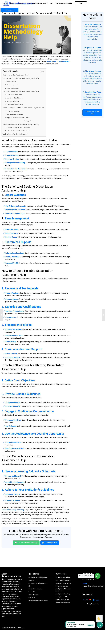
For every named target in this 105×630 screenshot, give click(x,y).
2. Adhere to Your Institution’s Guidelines (17, 131)
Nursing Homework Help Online (38, 577)
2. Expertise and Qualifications (14, 98)
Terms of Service (33, 595)
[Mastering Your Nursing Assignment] (1, 315)
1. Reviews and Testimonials (14, 94)
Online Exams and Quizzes (63, 580)
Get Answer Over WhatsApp (27, 543)
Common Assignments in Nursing (38, 600)
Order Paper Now (50, 543)
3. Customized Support (12, 88)
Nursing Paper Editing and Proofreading (63, 590)
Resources (32, 598)
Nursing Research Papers (63, 597)
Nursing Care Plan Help (62, 599)
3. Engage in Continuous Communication (17, 117)
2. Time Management (12, 85)
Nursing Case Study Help (63, 594)
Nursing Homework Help (63, 577)
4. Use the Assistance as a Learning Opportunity (20, 121)
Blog (30, 586)
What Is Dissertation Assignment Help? (15, 75)
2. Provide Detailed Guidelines (14, 114)
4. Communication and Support (15, 104)
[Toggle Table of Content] (41, 71)
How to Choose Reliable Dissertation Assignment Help (21, 91)
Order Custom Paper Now (92, 112)
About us (31, 580)
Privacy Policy (32, 592)
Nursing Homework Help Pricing (38, 583)
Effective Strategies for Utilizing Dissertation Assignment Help (23, 108)
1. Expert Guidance (11, 81)
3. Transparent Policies (12, 101)
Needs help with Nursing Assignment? (15, 134)
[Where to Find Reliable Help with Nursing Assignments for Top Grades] (103, 315)
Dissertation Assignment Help (34, 140)
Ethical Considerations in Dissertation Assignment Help (21, 124)
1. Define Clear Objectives (13, 111)
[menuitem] (5, 3)
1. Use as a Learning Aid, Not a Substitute (18, 127)
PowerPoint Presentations (63, 583)
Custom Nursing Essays (63, 602)
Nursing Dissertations (62, 586)
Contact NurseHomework (36, 589)
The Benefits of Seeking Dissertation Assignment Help (21, 78)
